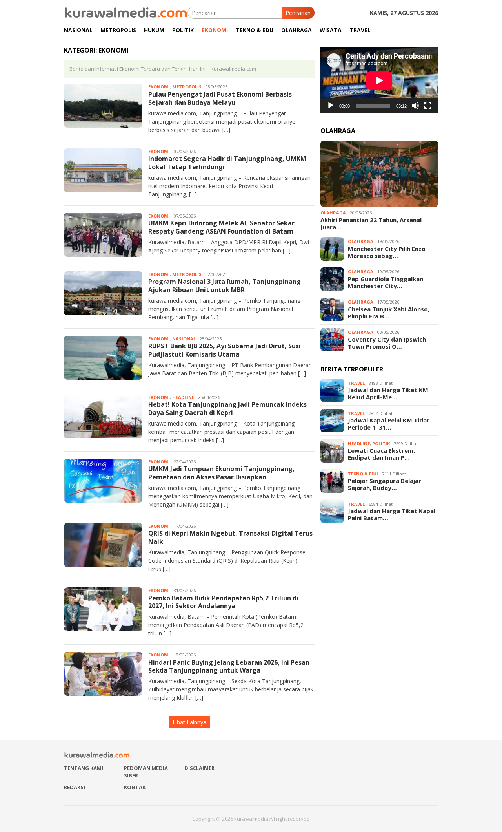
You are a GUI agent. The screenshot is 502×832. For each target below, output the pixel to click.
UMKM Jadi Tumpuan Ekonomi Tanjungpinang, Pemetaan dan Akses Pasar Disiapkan (221, 472)
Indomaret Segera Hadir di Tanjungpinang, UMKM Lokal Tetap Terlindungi (227, 162)
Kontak (135, 787)
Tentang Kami (83, 768)
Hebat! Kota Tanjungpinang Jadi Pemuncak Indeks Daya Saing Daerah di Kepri (227, 408)
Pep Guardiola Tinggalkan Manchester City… (385, 282)
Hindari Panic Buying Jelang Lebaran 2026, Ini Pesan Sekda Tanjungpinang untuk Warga (228, 666)
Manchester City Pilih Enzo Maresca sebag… (387, 252)
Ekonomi (159, 87)
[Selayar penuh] (428, 106)
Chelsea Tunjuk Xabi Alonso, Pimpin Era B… (388, 312)
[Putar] (331, 106)
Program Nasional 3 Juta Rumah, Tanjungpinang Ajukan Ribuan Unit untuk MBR (224, 285)
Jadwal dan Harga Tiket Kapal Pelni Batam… (391, 515)
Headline (183, 397)
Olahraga (333, 213)
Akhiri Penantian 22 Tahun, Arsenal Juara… (371, 223)
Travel (356, 383)
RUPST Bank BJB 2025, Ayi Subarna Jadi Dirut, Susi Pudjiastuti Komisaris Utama (224, 350)
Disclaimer (199, 768)
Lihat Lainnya (189, 722)
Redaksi (74, 787)
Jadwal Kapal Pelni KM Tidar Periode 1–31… (388, 424)
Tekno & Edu (363, 474)
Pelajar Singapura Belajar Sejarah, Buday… (384, 484)
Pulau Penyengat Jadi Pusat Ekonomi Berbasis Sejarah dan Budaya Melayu (220, 98)
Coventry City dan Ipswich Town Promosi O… (387, 343)
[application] (379, 80)
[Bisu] (415, 106)
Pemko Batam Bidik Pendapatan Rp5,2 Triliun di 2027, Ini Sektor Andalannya (223, 602)
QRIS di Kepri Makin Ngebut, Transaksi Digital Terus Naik (230, 537)
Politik (381, 443)
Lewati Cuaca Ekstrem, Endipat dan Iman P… (381, 454)
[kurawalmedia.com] (125, 12)
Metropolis (187, 87)
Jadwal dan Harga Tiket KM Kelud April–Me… (388, 394)
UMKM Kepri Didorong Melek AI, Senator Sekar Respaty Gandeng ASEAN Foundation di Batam (221, 227)
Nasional (184, 339)
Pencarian (298, 12)
